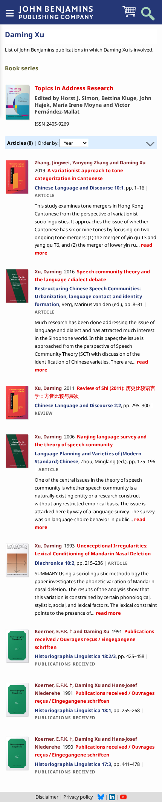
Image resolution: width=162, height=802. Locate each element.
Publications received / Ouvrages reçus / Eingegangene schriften (94, 639)
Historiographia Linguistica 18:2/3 (75, 656)
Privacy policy (78, 796)
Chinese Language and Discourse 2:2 (78, 405)
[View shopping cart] (129, 16)
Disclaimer (46, 796)
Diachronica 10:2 (54, 562)
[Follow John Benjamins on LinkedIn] (112, 796)
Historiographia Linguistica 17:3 (73, 764)
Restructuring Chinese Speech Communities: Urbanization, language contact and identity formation (88, 296)
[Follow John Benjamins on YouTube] (123, 796)
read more (108, 612)
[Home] (55, 8)
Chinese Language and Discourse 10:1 (79, 187)
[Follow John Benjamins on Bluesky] (101, 796)
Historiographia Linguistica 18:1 (73, 710)
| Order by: (33, 142)
